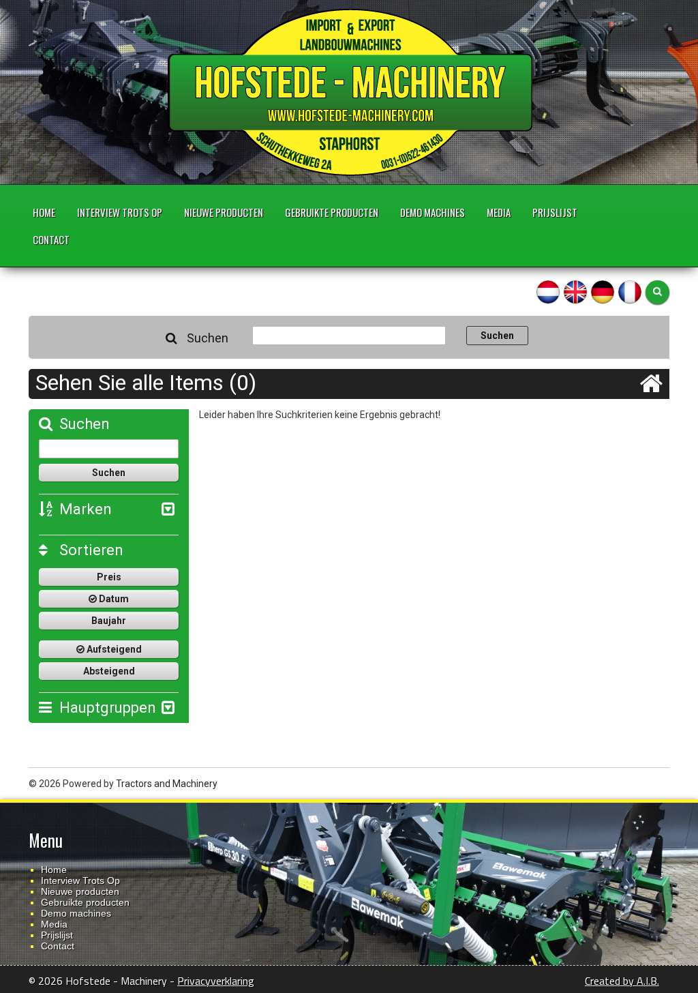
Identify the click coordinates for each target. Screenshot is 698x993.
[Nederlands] (548, 291)
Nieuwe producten (223, 212)
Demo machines (432, 212)
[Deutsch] (602, 291)
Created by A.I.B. (622, 981)
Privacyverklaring (215, 981)
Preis (109, 577)
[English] (575, 291)
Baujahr (108, 620)
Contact (51, 239)
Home (44, 212)
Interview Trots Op (119, 212)
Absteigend (109, 671)
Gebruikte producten (331, 212)
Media (499, 212)
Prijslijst (554, 212)
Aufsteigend (113, 649)
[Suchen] (657, 292)
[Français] (629, 291)
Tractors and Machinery (166, 783)
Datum (113, 598)
